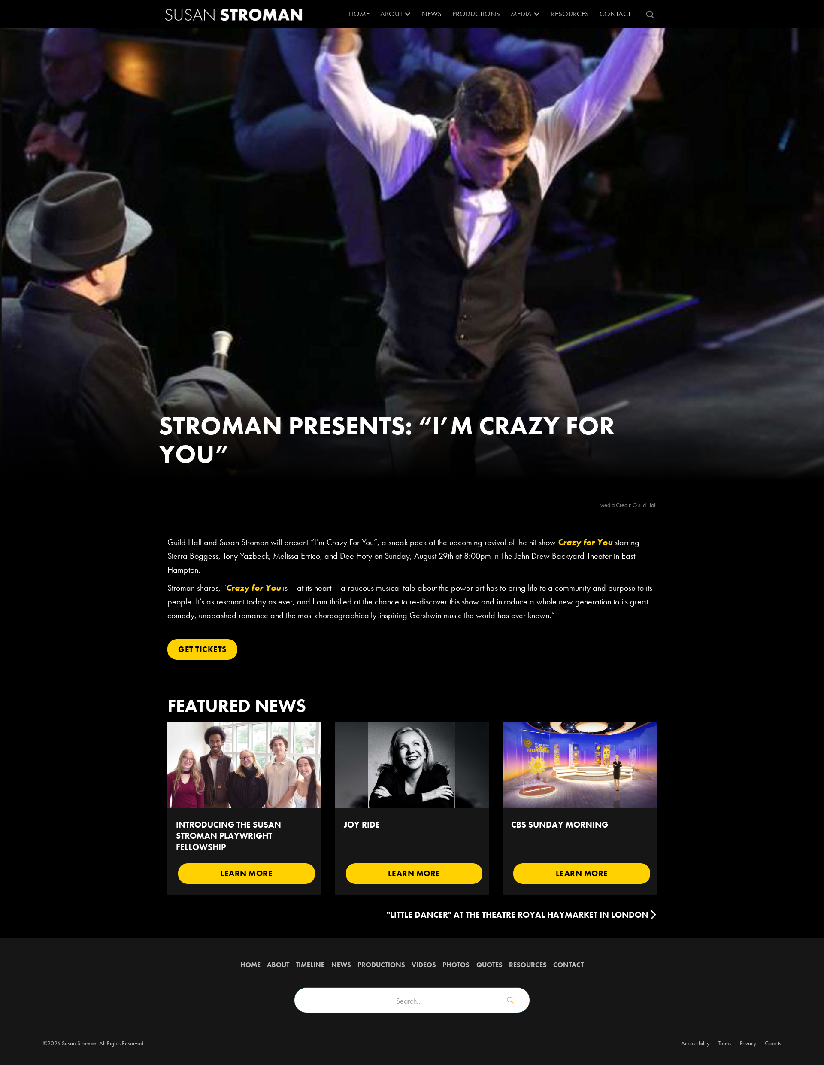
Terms (724, 1043)
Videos (424, 964)
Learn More (246, 873)
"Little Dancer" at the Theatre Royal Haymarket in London (517, 914)
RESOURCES (570, 13)
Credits (773, 1043)
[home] (234, 14)
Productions (476, 13)
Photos (456, 964)
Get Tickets (202, 649)
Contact (615, 13)
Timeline (310, 964)
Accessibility (695, 1043)
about (278, 964)
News (432, 13)
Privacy (748, 1043)
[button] (395, 14)
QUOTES (489, 964)
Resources (528, 964)
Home (359, 13)
